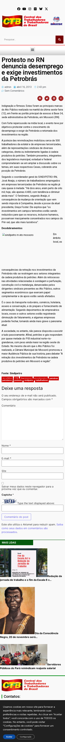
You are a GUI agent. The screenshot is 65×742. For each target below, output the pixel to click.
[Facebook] (18, 8)
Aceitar (9, 737)
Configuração (25, 737)
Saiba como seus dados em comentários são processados (32, 528)
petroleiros (7, 380)
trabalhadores (42, 380)
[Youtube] (24, 8)
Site (4, 471)
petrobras (54, 378)
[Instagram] (29, 8)
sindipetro (28, 380)
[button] (32, 49)
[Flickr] (35, 8)
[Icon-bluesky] (40, 8)
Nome (6, 445)
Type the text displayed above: (35, 503)
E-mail (6, 458)
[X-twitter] (46, 8)
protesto (18, 380)
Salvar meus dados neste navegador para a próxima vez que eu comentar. (27, 487)
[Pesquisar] (59, 39)
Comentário (9, 405)
